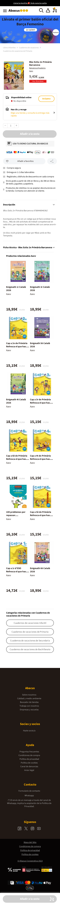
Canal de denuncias (29, 766)
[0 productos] (55, 11)
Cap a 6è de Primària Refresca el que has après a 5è (16, 459)
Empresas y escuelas (29, 709)
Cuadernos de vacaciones (29, 47)
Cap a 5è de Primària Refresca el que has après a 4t (40, 515)
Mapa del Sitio (30, 842)
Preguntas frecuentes (29, 751)
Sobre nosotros (29, 694)
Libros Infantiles (9, 47)
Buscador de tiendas (29, 702)
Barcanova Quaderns (37, 68)
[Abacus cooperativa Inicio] (19, 12)
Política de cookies (29, 762)
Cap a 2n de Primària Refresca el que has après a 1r (16, 346)
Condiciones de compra (29, 755)
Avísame (46, 98)
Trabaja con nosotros (29, 705)
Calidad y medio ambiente (29, 698)
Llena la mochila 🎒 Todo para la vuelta (30, 3)
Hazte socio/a (29, 730)
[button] (48, 10)
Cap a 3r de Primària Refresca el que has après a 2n (40, 403)
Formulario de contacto (29, 790)
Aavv (31, 71)
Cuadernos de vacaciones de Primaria (17, 51)
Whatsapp (29, 795)
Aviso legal (29, 770)
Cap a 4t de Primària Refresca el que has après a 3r (40, 459)
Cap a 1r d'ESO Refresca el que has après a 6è (16, 571)
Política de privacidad (29, 759)
